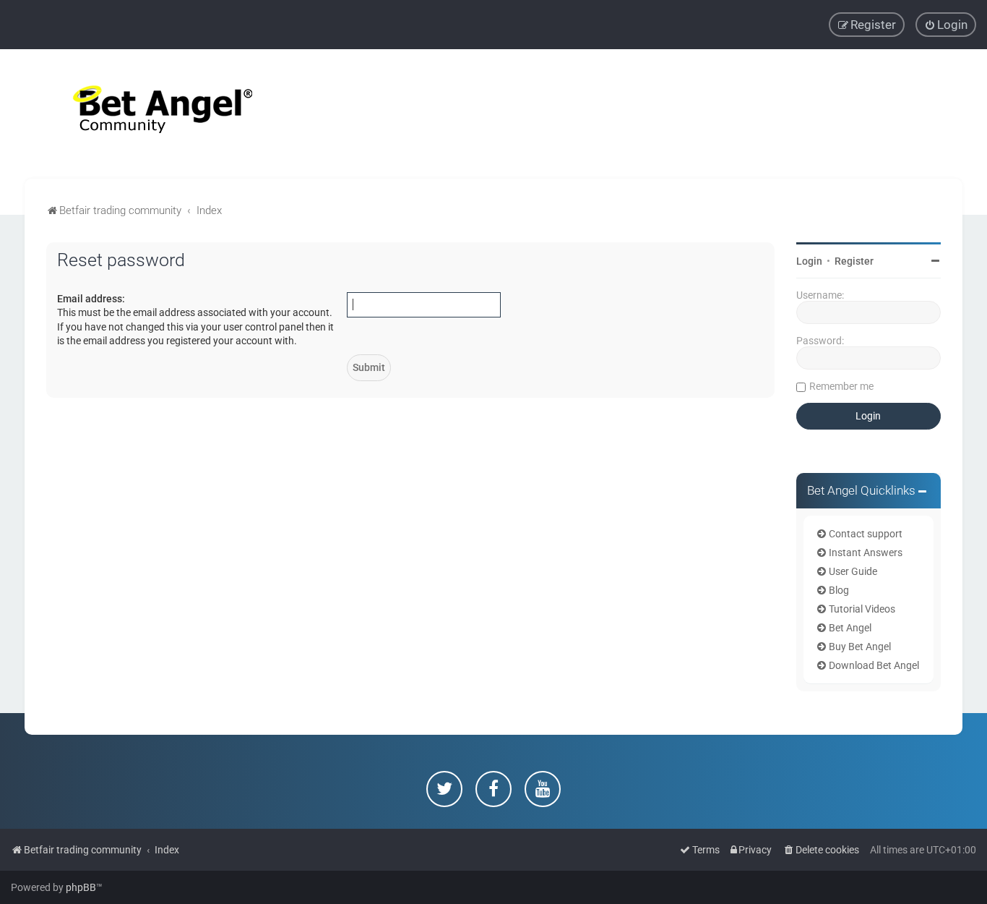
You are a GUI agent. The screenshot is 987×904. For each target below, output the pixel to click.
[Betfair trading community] (144, 113)
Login (809, 261)
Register (854, 261)
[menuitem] (945, 24)
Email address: (91, 298)
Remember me (841, 386)
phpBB (81, 887)
